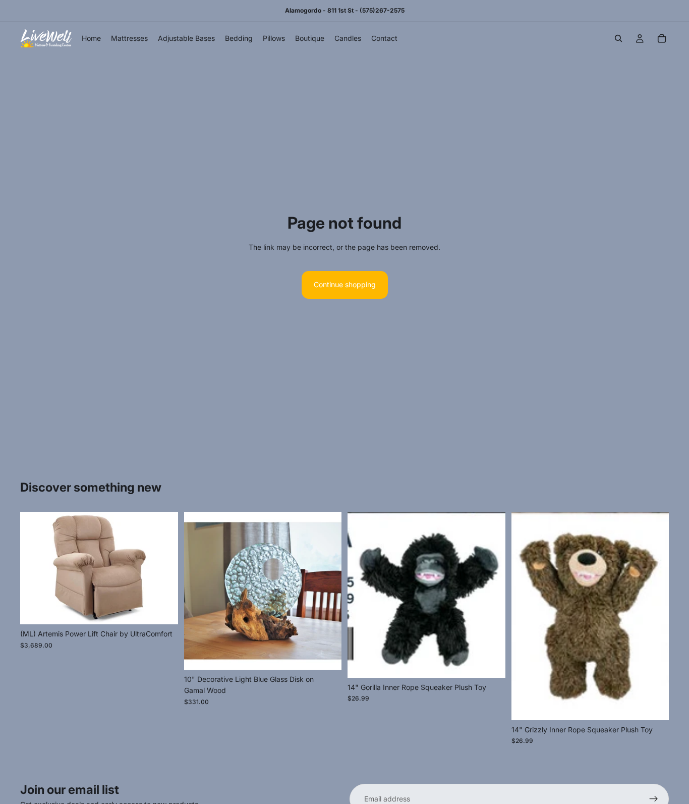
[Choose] (162, 609)
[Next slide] (163, 568)
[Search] (618, 38)
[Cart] (662, 38)
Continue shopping (345, 284)
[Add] (326, 654)
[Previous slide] (35, 568)
